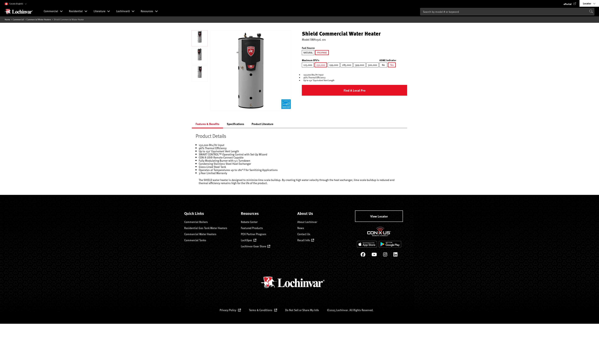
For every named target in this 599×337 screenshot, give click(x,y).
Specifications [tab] (235, 124)
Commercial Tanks (195, 240)
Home (7, 19)
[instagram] (385, 255)
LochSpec (246, 240)
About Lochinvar (307, 222)
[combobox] (507, 11)
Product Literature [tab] (262, 124)
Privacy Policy (228, 310)
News (300, 228)
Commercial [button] (51, 11)
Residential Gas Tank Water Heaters (205, 228)
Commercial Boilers (196, 222)
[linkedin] (395, 255)
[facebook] (363, 255)
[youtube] (374, 255)
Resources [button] (147, 11)
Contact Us (303, 234)
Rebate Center (249, 222)
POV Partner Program (253, 234)
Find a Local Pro (354, 90)
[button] (570, 3)
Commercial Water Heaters (38, 19)
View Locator (379, 216)
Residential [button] (76, 11)
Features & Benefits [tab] (207, 124)
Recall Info (303, 240)
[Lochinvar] (19, 11)
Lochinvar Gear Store (253, 246)
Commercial (18, 19)
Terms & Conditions (261, 310)
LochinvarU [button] (123, 11)
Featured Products (252, 228)
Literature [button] (100, 11)
